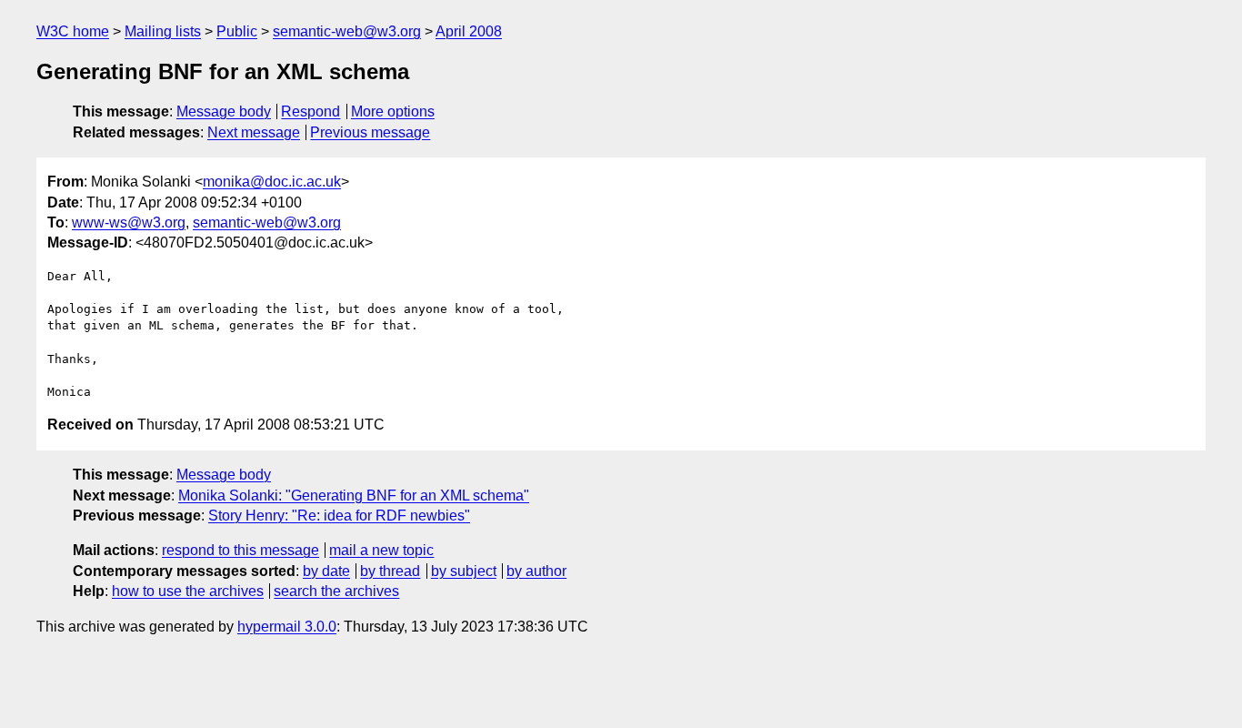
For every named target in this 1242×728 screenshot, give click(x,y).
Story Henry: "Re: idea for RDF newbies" (339, 515)
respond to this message (240, 550)
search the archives (336, 591)
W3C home (72, 31)
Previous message (370, 132)
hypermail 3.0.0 (286, 626)
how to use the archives (188, 591)
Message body (223, 111)
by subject (463, 571)
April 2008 (469, 31)
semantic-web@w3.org (347, 31)
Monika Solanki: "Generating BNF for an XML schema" (353, 495)
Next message (253, 132)
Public (236, 31)
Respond (310, 111)
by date (326, 571)
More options (393, 111)
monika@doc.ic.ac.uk (272, 181)
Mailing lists (163, 31)
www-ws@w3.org (128, 222)
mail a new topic (381, 550)
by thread (390, 571)
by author (536, 571)
